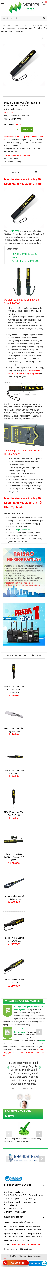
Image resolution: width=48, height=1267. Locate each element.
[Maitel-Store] (24, 7)
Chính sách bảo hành (13, 1192)
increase (17, 129)
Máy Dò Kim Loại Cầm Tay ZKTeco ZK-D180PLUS (14, 689)
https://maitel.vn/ (23, 530)
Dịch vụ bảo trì (10, 1205)
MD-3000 (15, 231)
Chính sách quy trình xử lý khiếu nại (19, 1199)
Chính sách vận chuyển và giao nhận (20, 1202)
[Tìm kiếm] (44, 18)
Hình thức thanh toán (13, 1208)
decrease (6, 129)
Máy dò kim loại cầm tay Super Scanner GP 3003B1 (14, 857)
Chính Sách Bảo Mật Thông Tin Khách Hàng (23, 1195)
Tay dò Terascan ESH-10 (25, 261)
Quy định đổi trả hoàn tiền (15, 1212)
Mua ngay (26, 130)
